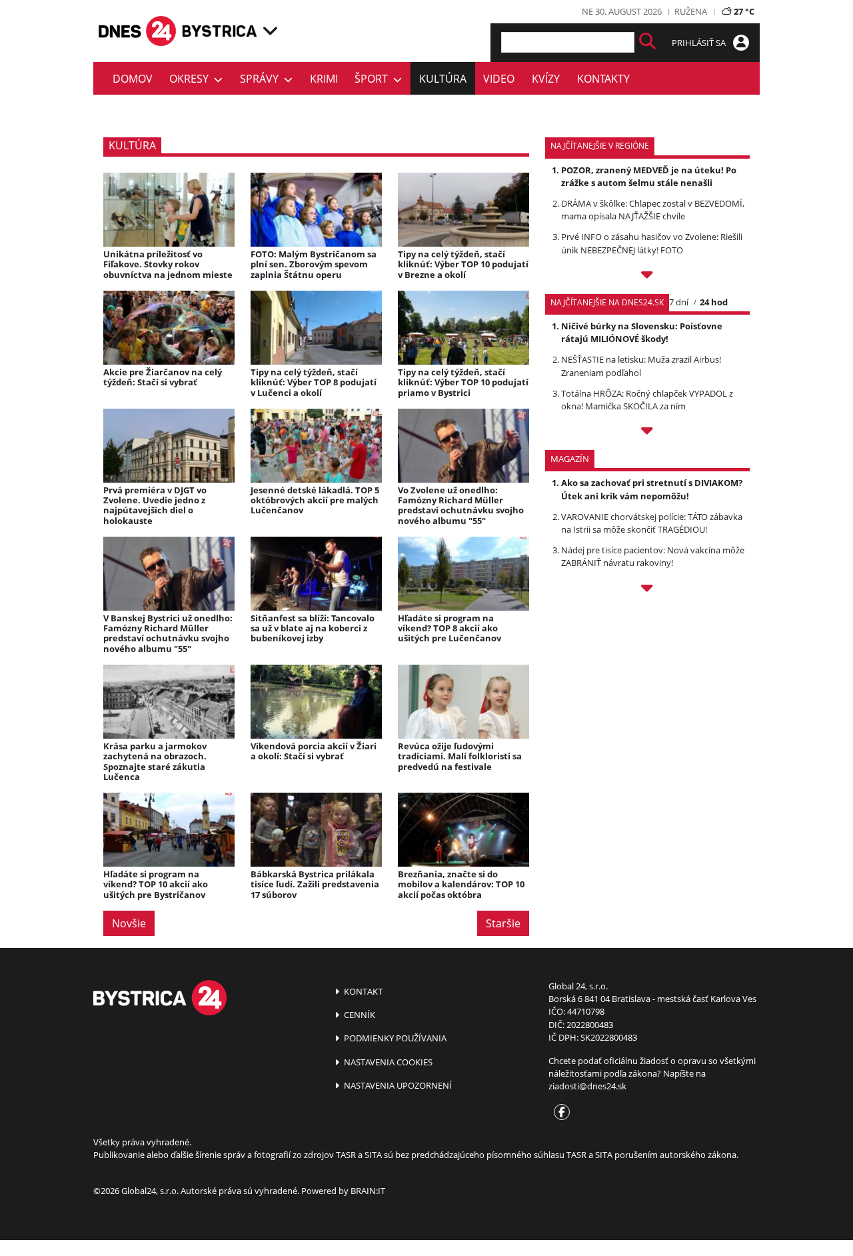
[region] (270, 31)
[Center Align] (647, 42)
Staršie (503, 923)
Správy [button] (262, 78)
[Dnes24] (220, 31)
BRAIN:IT (368, 1191)
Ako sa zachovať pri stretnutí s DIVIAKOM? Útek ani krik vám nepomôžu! (651, 489)
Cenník (358, 1015)
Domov (133, 78)
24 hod (714, 302)
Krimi (324, 78)
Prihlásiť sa (700, 43)
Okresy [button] (191, 78)
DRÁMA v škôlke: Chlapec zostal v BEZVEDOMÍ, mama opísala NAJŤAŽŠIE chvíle (652, 209)
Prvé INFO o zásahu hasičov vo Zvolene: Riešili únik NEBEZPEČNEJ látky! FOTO (651, 243)
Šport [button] (374, 78)
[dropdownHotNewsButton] (647, 590)
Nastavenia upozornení (397, 1085)
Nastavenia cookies (387, 1062)
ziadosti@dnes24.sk (587, 1086)
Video (498, 78)
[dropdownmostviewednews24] (647, 433)
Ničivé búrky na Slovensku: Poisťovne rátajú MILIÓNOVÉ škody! (641, 332)
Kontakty (603, 78)
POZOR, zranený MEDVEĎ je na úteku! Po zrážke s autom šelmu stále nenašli (648, 176)
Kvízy (546, 78)
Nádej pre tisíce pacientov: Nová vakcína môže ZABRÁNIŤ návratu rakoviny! (652, 556)
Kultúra (442, 78)
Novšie (129, 923)
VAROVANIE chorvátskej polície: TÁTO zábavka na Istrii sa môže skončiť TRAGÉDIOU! (651, 523)
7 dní (678, 302)
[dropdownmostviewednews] (647, 277)
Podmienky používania (394, 1038)
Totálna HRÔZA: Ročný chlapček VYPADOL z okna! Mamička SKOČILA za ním (647, 399)
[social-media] (559, 1113)
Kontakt (362, 991)
